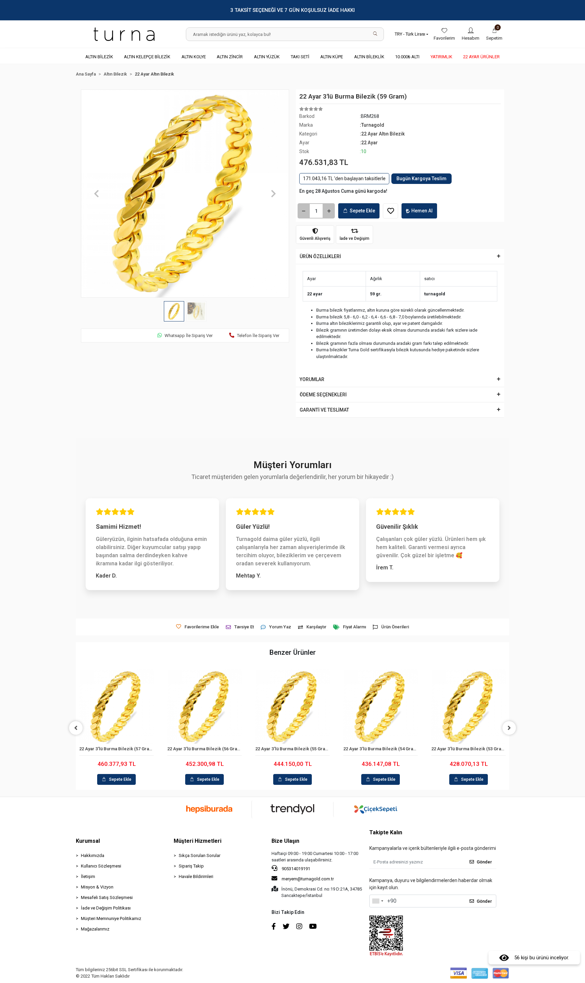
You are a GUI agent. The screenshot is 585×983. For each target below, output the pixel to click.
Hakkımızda (92, 855)
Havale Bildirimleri (196, 876)
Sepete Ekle (362, 210)
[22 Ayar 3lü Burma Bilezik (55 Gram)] (292, 706)
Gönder (484, 861)
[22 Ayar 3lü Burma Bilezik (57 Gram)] (116, 706)
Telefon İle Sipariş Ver (258, 335)
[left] (76, 727)
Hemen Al (422, 210)
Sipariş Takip (191, 866)
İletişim (88, 876)
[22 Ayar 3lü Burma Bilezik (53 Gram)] (468, 706)
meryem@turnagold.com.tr (308, 878)
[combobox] (377, 901)
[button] (494, 34)
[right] (509, 727)
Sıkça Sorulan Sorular (199, 855)
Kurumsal (88, 841)
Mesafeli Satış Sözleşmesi (107, 897)
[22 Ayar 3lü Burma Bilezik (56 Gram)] (204, 706)
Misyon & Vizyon (97, 887)
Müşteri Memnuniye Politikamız (111, 918)
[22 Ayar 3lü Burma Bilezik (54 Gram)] (380, 706)
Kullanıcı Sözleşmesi (101, 866)
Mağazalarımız (95, 929)
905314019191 (295, 868)
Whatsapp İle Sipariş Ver (189, 335)
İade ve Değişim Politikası (106, 908)
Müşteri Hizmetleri (197, 841)
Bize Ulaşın (285, 841)
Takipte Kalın (385, 832)
